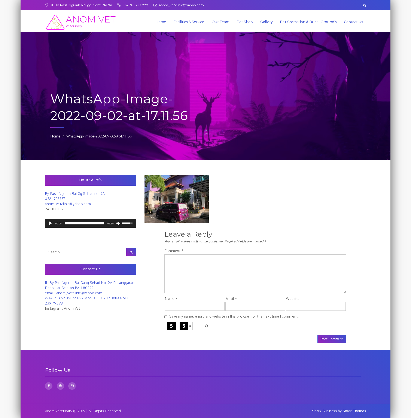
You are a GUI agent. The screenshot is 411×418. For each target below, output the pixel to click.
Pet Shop (245, 22)
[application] (90, 223)
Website (293, 298)
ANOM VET (91, 19)
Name (171, 298)
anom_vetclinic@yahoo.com (181, 5)
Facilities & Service (188, 22)
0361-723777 (55, 199)
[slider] (84, 223)
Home (161, 22)
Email (231, 298)
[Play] (50, 223)
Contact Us (353, 22)
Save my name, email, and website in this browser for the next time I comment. (234, 316)
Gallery (266, 22)
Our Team (220, 22)
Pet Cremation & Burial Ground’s (308, 22)
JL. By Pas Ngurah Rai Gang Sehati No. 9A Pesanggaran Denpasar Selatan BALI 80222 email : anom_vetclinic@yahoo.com (89, 288)
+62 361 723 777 (136, 5)
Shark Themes (354, 411)
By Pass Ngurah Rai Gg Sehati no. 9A (75, 193)
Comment (174, 251)
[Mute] (118, 223)
